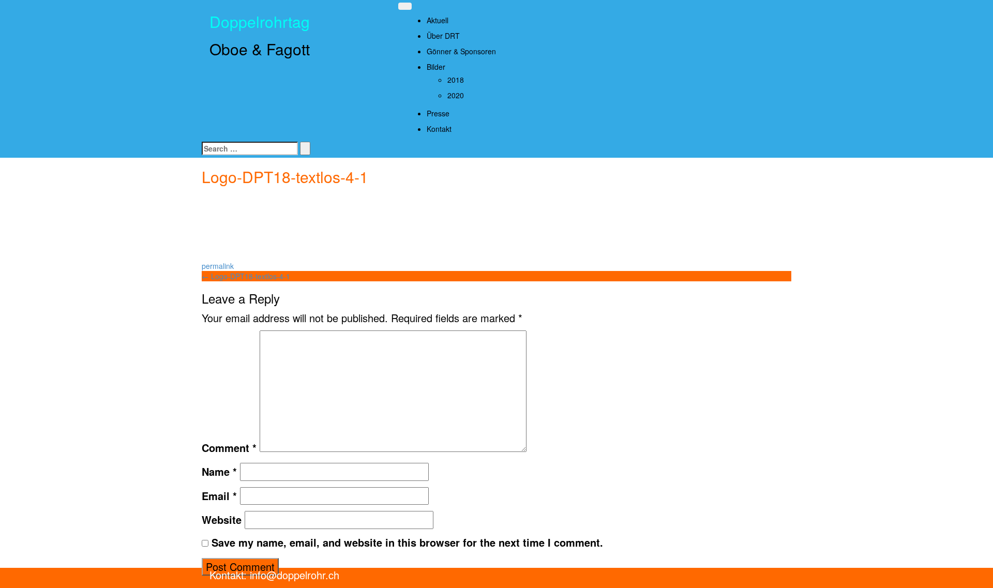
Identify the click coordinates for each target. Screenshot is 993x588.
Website (222, 519)
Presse (438, 113)
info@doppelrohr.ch (293, 574)
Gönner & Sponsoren (461, 51)
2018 (455, 79)
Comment (229, 448)
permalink (218, 266)
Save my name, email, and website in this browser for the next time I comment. (407, 542)
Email (219, 496)
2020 (455, 95)
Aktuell (437, 20)
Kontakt (439, 129)
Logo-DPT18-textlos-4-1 (246, 276)
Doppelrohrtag (259, 21)
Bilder (436, 67)
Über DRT (443, 36)
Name (219, 471)
